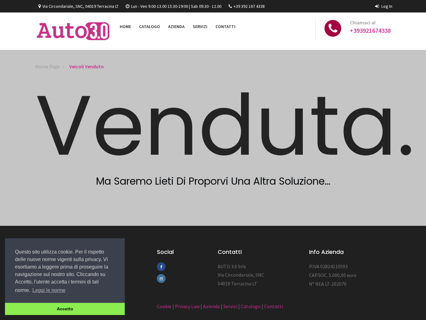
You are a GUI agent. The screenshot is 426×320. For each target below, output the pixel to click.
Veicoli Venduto (86, 66)
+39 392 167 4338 (249, 6)
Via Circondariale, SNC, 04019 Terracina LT (80, 6)
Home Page (47, 66)
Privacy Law (187, 306)
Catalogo (251, 306)
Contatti (273, 306)
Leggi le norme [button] (48, 290)
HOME (125, 26)
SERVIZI (200, 26)
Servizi (230, 306)
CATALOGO (149, 26)
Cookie (164, 306)
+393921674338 (370, 30)
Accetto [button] (65, 308)
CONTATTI (225, 26)
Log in (386, 6)
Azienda (211, 306)
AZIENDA (176, 26)
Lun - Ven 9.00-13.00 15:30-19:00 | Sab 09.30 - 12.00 (176, 6)
